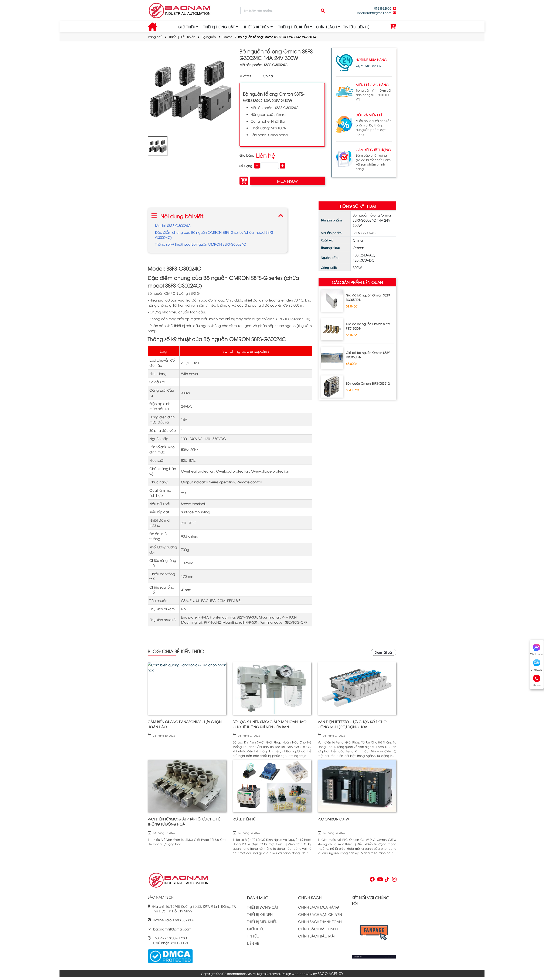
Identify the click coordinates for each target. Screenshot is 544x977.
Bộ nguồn (209, 37)
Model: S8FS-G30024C (173, 225)
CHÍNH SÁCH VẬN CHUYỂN (320, 914)
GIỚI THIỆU (186, 26)
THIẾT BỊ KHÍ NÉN (260, 914)
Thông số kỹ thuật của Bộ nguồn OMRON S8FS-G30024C (200, 244)
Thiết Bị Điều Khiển (182, 37)
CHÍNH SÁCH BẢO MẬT (317, 936)
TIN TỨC (349, 26)
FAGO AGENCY (330, 973)
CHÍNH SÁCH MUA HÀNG (318, 907)
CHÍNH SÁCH (326, 26)
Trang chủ (155, 37)
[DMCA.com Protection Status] (170, 955)
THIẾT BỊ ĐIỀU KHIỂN (262, 921)
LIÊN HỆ (364, 26)
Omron (227, 37)
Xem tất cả (383, 652)
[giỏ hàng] (393, 27)
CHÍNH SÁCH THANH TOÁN (320, 921)
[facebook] (374, 934)
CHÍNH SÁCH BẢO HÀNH (318, 928)
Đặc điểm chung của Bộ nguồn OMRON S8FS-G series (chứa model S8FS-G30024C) (214, 235)
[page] (372, 880)
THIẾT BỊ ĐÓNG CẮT (262, 907)
